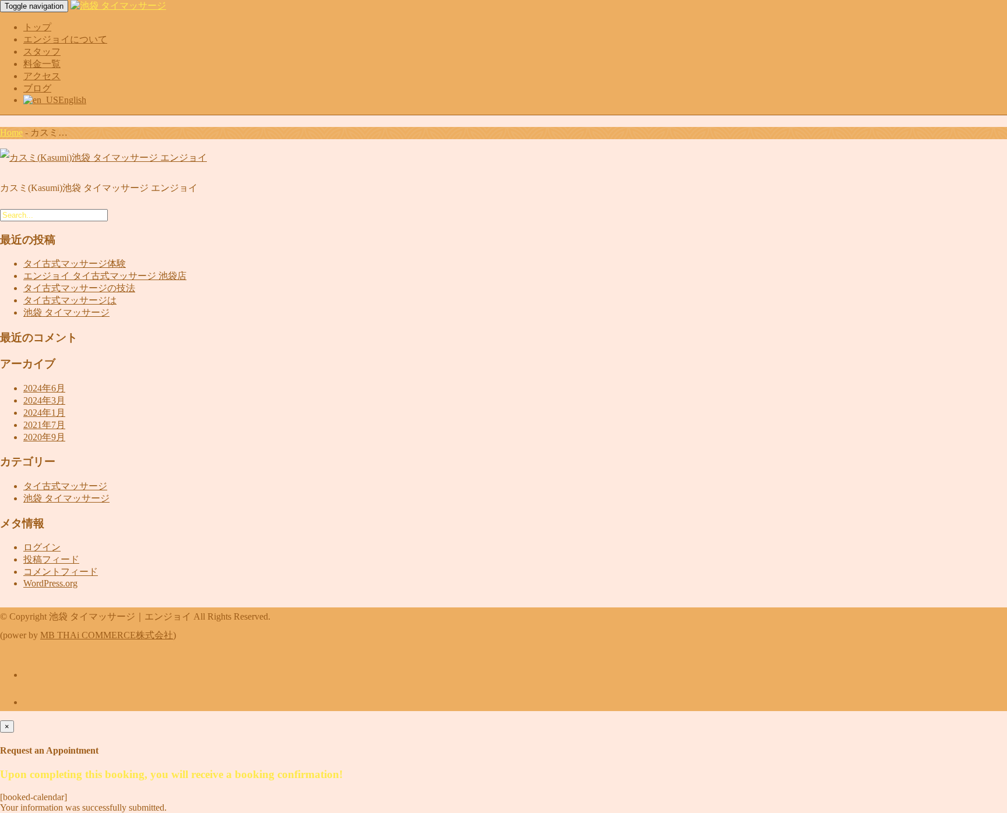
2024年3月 (44, 400)
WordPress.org (50, 583)
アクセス (42, 76)
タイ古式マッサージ (65, 486)
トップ (37, 27)
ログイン (42, 547)
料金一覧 (42, 64)
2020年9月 (44, 437)
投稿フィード (51, 559)
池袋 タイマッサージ (66, 312)
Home (11, 132)
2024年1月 (44, 413)
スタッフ (42, 51)
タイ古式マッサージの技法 (79, 288)
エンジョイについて (65, 39)
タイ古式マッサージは (70, 300)
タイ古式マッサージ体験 (74, 263)
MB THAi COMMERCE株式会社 (106, 635)
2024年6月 (44, 388)
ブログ (37, 88)
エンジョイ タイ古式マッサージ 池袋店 (104, 276)
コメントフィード (60, 572)
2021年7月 (44, 425)
